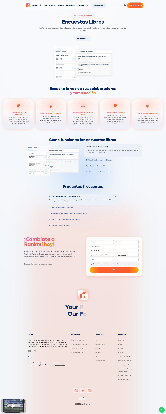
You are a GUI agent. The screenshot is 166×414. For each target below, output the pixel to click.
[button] (113, 146)
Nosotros (121, 340)
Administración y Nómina (79, 344)
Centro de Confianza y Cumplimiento (125, 370)
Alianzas (121, 352)
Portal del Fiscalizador (125, 375)
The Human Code (100, 361)
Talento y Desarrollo (77, 348)
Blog (96, 340)
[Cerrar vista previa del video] (23, 401)
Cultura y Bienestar (77, 352)
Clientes (120, 344)
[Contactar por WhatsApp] (162, 410)
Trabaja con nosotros (124, 356)
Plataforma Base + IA (77, 340)
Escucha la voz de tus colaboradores (83, 91)
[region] (13, 406)
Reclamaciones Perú (124, 379)
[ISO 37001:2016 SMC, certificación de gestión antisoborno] (83, 390)
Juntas (97, 356)
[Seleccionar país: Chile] (125, 5)
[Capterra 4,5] (83, 398)
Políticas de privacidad (125, 361)
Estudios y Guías (100, 344)
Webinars (98, 348)
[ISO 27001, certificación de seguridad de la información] (76, 390)
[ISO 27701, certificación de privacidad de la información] (90, 390)
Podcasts (98, 352)
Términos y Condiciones (125, 365)
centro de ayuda (60, 365)
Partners (121, 348)
